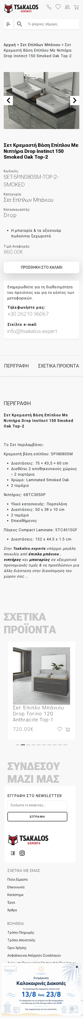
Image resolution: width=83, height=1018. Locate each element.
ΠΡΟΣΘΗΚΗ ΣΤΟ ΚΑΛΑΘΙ (41, 267)
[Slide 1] (18, 745)
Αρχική (10, 45)
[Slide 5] (39, 745)
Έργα (11, 902)
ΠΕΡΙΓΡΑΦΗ (16, 366)
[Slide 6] (44, 745)
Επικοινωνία (15, 887)
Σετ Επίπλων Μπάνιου (40, 45)
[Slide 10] (65, 745)
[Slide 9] (60, 745)
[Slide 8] (55, 745)
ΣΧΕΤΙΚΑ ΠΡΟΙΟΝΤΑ (58, 366)
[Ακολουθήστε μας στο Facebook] (14, 853)
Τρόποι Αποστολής (21, 940)
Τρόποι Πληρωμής (20, 932)
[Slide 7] (49, 745)
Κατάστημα (15, 895)
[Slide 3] (28, 745)
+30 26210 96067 (28, 314)
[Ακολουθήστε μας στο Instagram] (22, 853)
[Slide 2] (23, 745)
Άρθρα (12, 910)
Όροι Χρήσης (17, 948)
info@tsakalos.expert (32, 331)
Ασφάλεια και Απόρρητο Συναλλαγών (34, 955)
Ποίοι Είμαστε (17, 879)
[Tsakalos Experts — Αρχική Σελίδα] (28, 840)
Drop (10, 215)
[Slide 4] (34, 745)
